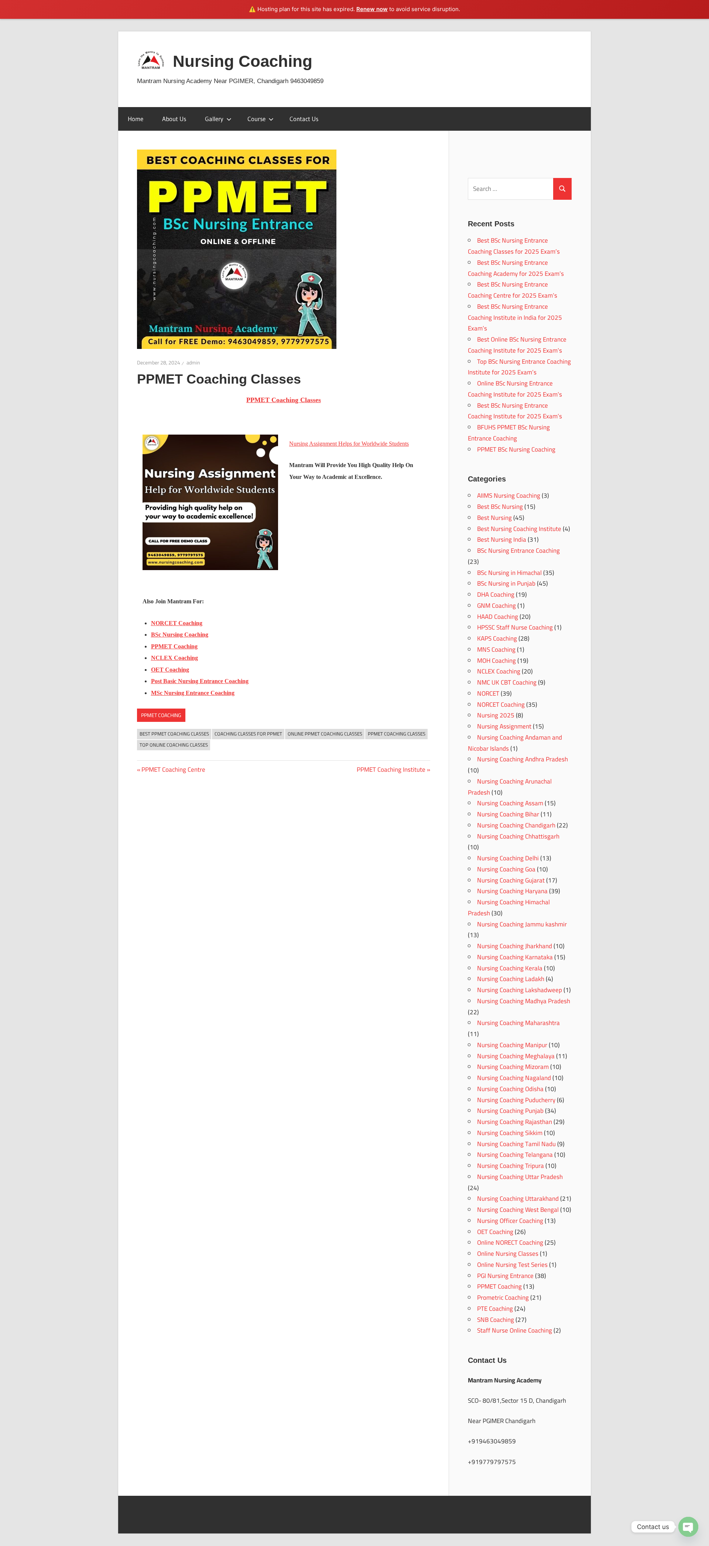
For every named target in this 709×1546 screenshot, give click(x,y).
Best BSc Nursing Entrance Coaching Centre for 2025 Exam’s (512, 289)
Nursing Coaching (242, 61)
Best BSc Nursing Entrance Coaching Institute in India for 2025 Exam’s (515, 318)
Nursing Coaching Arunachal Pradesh (510, 786)
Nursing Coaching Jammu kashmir (522, 924)
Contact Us (304, 119)
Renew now (372, 9)
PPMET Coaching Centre (173, 769)
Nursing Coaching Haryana (512, 891)
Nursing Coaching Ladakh (510, 979)
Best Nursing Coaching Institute (519, 529)
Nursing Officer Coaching (510, 1221)
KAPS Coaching (497, 638)
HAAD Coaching (497, 617)
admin (193, 362)
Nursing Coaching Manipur (512, 1045)
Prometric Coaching (503, 1297)
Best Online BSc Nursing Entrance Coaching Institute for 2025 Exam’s (517, 344)
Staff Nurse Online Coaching (514, 1330)
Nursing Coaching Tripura (510, 1166)
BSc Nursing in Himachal (509, 573)
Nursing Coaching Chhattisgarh (518, 836)
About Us (174, 119)
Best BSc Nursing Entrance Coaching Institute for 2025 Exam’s (515, 411)
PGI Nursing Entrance (505, 1276)
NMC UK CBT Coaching (507, 682)
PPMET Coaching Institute (391, 769)
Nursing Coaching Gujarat (511, 880)
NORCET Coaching (501, 704)
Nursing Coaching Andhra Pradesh (522, 759)
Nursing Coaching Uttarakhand (518, 1198)
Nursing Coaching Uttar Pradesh (520, 1177)
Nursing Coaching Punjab (510, 1111)
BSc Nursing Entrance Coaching (518, 550)
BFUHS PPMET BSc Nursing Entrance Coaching (509, 432)
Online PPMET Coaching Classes (325, 733)
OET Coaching (495, 1232)
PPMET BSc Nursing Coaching (516, 449)
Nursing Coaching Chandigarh (516, 825)
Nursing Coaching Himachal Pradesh (509, 907)
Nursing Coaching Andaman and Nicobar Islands (515, 742)
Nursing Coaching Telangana (515, 1155)
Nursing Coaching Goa (506, 869)
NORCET (488, 693)
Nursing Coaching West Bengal (518, 1210)
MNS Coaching (496, 649)
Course (256, 119)
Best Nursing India (501, 539)
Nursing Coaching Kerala (509, 968)
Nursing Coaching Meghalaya (516, 1056)
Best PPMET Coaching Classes (174, 733)
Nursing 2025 (495, 715)
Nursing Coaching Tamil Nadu (516, 1144)
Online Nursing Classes (507, 1253)
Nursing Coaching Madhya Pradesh (523, 1001)
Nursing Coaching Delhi (508, 858)
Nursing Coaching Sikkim (509, 1133)
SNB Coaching (495, 1320)
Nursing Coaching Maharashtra (518, 1023)
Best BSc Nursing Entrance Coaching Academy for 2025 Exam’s (516, 268)
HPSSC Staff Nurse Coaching (515, 627)
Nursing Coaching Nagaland (514, 1078)
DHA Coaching (495, 594)
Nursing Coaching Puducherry (516, 1100)
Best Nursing (494, 518)
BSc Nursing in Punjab (506, 583)
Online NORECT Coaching (510, 1242)
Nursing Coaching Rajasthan (514, 1122)
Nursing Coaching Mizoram (513, 1067)
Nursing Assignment (504, 726)
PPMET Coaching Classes (396, 733)
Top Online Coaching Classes (174, 744)
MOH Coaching (496, 660)
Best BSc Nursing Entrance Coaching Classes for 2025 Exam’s (514, 245)
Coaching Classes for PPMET (248, 733)
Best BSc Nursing (500, 507)
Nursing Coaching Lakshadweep (519, 990)
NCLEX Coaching (498, 671)
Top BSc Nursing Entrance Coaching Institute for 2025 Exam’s (519, 367)
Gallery (214, 119)
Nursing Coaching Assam (510, 803)
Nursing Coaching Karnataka (515, 957)
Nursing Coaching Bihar (508, 814)
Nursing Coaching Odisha (510, 1089)
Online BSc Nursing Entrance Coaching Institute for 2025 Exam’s (515, 388)
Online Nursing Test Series (512, 1265)
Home (135, 119)
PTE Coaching (495, 1308)
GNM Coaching (496, 605)
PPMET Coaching (161, 715)
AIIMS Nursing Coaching (508, 495)
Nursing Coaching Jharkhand (514, 946)
